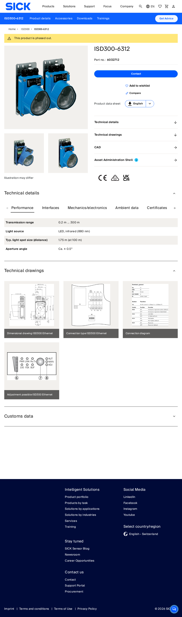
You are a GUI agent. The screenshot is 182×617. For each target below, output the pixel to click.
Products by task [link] (76, 503)
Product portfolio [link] (76, 497)
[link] (18, 6)
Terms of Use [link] (63, 608)
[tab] (22, 208)
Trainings (103, 18)
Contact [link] (70, 580)
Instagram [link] (130, 509)
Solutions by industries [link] (80, 515)
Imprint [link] (9, 608)
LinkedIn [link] (129, 497)
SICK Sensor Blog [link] (77, 549)
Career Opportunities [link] (79, 561)
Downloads (84, 18)
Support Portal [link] (75, 585)
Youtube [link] (129, 515)
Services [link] (71, 521)
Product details (40, 18)
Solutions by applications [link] (82, 509)
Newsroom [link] (72, 555)
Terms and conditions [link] (34, 608)
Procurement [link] (74, 591)
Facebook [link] (130, 503)
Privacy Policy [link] (87, 608)
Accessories (63, 18)
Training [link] (70, 527)
